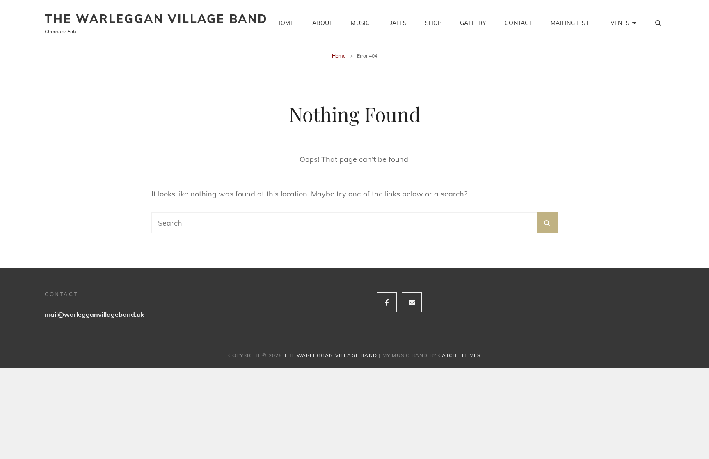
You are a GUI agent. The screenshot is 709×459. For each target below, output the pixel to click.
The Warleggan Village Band (156, 19)
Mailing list (570, 23)
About (322, 23)
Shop (433, 23)
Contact (518, 23)
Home (285, 23)
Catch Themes (459, 355)
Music (360, 23)
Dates (397, 23)
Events (618, 23)
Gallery (473, 23)
